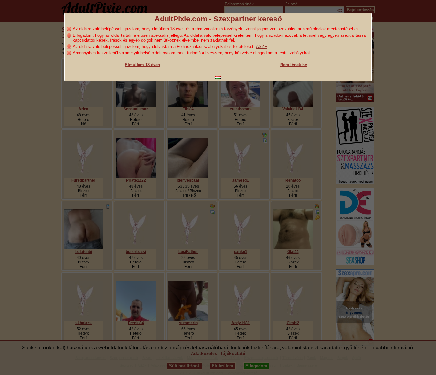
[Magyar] (218, 77)
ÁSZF (261, 46)
